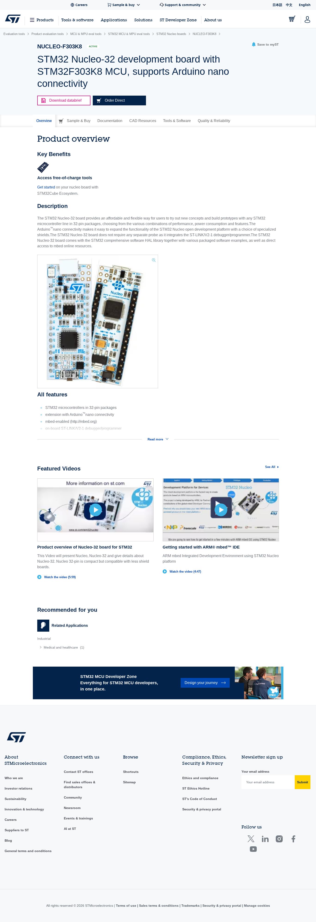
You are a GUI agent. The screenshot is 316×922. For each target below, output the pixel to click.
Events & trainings (78, 818)
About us (213, 19)
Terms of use (126, 905)
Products (45, 19)
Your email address (255, 771)
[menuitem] (95, 647)
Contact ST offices (78, 772)
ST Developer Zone (178, 20)
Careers (11, 820)
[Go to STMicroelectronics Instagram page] (279, 840)
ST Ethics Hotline (196, 788)
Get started (46, 187)
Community (73, 797)
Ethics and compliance (200, 778)
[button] (265, 44)
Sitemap (129, 782)
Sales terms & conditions (159, 905)
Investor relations (18, 788)
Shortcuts (131, 772)
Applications (114, 19)
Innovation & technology (24, 809)
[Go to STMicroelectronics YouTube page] (253, 850)
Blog (8, 840)
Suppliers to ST (17, 830)
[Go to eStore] (292, 19)
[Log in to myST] (307, 19)
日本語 (277, 5)
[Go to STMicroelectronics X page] (252, 840)
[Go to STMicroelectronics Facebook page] (293, 840)
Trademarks (190, 905)
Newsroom (72, 808)
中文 (289, 5)
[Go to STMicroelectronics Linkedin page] (265, 840)
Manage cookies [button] (256, 905)
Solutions (143, 19)
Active (93, 46)
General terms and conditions (28, 851)
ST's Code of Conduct (199, 799)
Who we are (14, 778)
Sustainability (15, 799)
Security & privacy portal (201, 809)
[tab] (44, 121)
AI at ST (70, 829)
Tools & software (77, 19)
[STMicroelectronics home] (13, 19)
